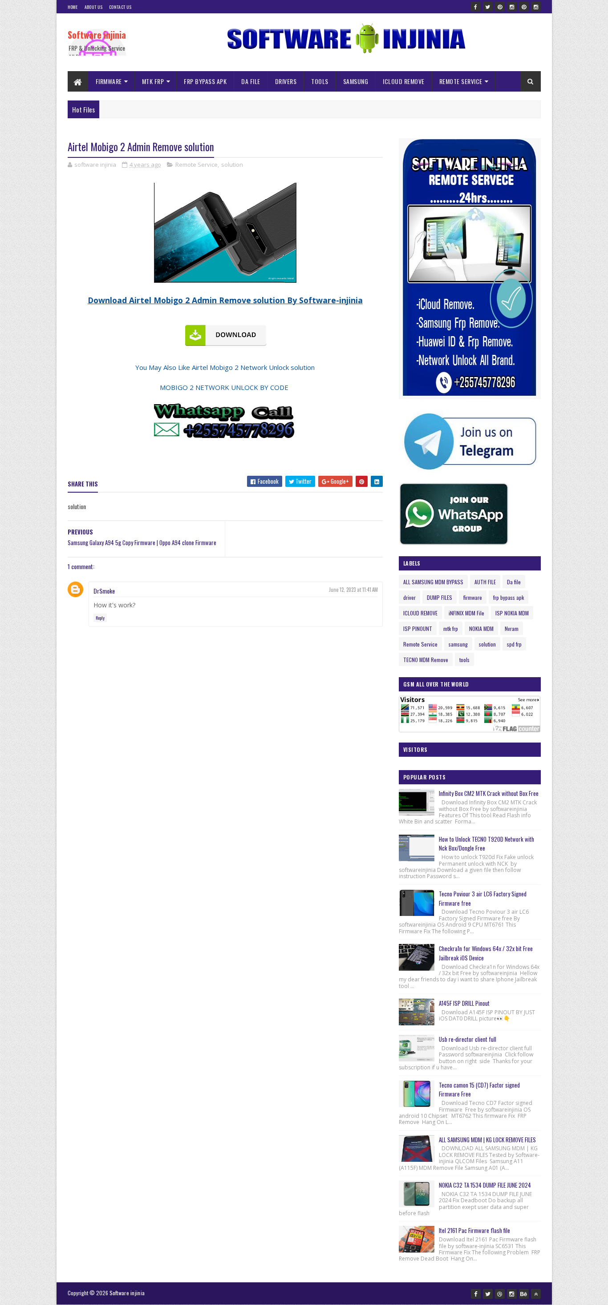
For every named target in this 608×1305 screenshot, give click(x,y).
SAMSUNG (356, 81)
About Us (93, 7)
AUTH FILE (485, 582)
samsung (458, 644)
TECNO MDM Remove (425, 659)
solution (232, 165)
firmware (472, 597)
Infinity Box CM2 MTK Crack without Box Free (489, 793)
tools (464, 659)
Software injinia (97, 34)
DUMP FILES (439, 597)
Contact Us (120, 7)
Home (73, 7)
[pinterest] (500, 7)
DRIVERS (286, 81)
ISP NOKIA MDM (512, 613)
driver (409, 597)
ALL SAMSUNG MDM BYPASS (433, 582)
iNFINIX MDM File (466, 613)
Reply (100, 617)
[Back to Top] (536, 1294)
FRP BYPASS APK (205, 81)
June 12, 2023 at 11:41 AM (353, 589)
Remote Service (196, 165)
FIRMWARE (109, 81)
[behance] (524, 1294)
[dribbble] (500, 1294)
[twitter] (488, 7)
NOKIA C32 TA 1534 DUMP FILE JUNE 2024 (485, 1185)
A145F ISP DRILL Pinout (464, 1003)
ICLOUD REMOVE (404, 81)
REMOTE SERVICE (460, 81)
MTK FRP (153, 81)
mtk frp (450, 628)
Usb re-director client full (467, 1039)
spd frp (514, 644)
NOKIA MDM (481, 628)
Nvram (512, 628)
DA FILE (250, 81)
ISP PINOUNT (417, 628)
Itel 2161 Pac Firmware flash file (474, 1230)
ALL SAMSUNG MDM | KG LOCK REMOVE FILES (487, 1139)
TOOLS (319, 81)
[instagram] (512, 7)
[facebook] (476, 7)
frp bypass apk (508, 597)
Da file (514, 582)
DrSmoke (104, 590)
